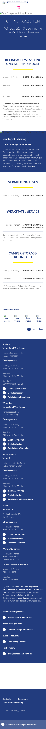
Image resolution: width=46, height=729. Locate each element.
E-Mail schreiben (15, 393)
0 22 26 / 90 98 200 (17, 389)
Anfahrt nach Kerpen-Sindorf (21, 499)
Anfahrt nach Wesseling (19, 448)
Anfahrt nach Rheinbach (19, 397)
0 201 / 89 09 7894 (16, 535)
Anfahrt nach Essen (16, 543)
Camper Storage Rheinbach (20, 630)
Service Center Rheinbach (20, 618)
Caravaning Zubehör (17, 642)
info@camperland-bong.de (20, 654)
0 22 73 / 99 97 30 (16, 491)
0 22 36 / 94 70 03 (16, 440)
